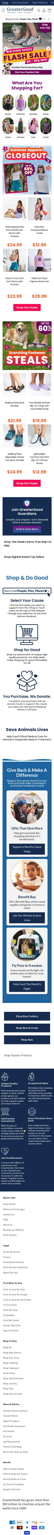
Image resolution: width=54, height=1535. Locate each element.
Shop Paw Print (11, 1357)
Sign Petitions (40, 2)
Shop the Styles (27, 307)
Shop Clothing (10, 1362)
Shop (5, 2)
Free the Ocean (11, 1320)
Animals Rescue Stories (15, 1410)
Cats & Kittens (10, 1415)
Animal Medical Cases (14, 1478)
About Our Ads (10, 1272)
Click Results (10, 1234)
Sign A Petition (11, 1330)
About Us (7, 1224)
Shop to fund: (21, 19)
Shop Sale (27, 1039)
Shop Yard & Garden (13, 1378)
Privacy (7, 1257)
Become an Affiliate (13, 1229)
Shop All (7, 1347)
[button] (38, 10)
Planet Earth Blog (12, 1446)
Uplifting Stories (11, 1441)
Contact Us (9, 1214)
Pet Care (7, 1436)
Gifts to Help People (13, 1468)
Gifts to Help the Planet (15, 1473)
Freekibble (9, 1315)
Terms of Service (11, 1251)
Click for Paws (10, 1309)
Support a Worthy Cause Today (27, 849)
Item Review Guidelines (15, 1267)
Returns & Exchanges (14, 1209)
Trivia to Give (10, 1304)
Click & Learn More (27, 529)
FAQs (5, 1219)
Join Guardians (20, 2)
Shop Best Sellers (27, 1016)
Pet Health (8, 1431)
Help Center (9, 1203)
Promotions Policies (13, 1262)
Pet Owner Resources (14, 1426)
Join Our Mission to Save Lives (27, 918)
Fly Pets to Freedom (13, 1484)
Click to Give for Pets (14, 1289)
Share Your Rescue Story (15, 1451)
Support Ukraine (12, 1489)
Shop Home (9, 1373)
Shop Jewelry (10, 1383)
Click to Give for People (15, 1294)
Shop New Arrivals (27, 1028)
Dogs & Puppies (11, 1420)
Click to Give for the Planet (17, 1299)
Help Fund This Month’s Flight (27, 986)
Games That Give (12, 1325)
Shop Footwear (11, 1368)
